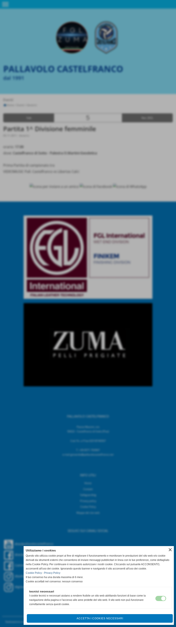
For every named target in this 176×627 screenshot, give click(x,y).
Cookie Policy (34, 572)
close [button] (170, 549)
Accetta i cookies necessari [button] (100, 618)
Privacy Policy (52, 572)
